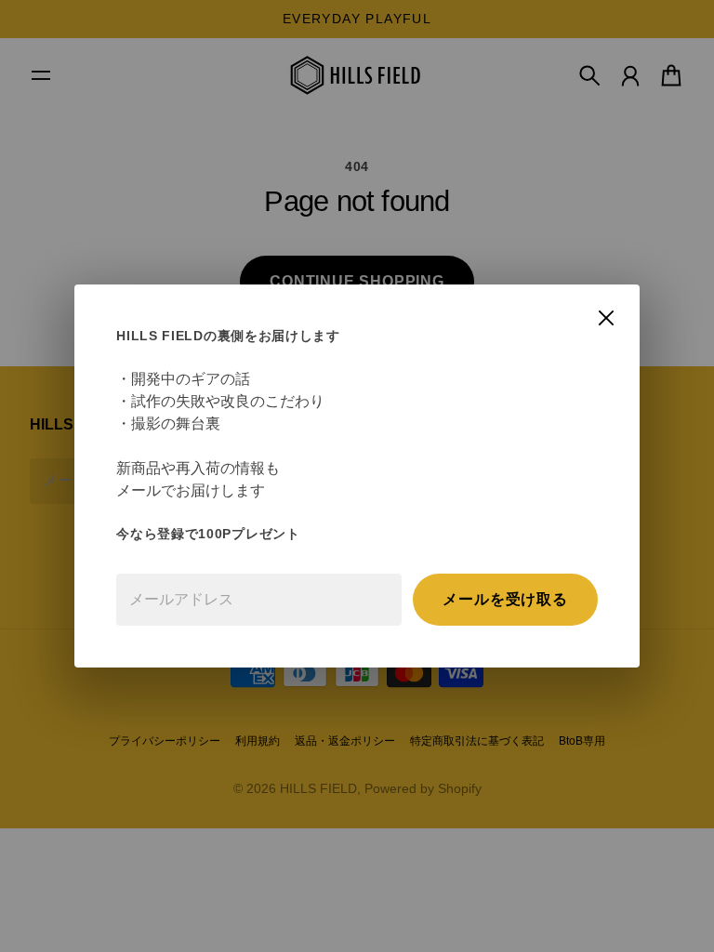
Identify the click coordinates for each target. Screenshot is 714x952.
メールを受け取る (505, 599)
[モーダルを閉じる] (606, 318)
